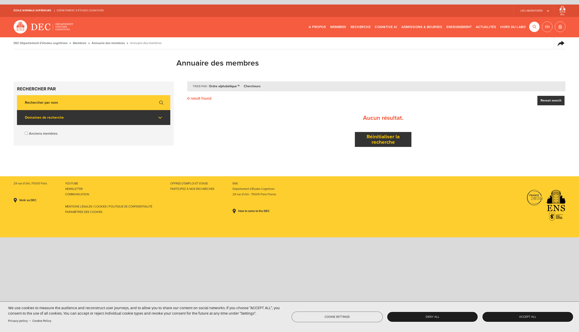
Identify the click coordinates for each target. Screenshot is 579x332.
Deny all (432, 317)
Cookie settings (337, 317)
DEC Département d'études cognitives (44, 27)
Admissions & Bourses (421, 27)
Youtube (71, 183)
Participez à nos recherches (192, 189)
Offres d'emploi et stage (189, 183)
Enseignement (459, 27)
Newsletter (74, 189)
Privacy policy (18, 321)
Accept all (527, 317)
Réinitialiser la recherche (383, 139)
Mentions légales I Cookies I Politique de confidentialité (108, 206)
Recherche (361, 27)
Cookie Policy (41, 321)
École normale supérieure (32, 10)
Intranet (560, 26)
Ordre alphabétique (224, 86)
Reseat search (551, 100)
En (547, 27)
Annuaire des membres (108, 43)
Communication (77, 194)
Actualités (486, 27)
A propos (317, 27)
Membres (338, 27)
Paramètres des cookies (83, 212)
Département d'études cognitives (80, 10)
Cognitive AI (386, 27)
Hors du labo (513, 27)
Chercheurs (252, 86)
